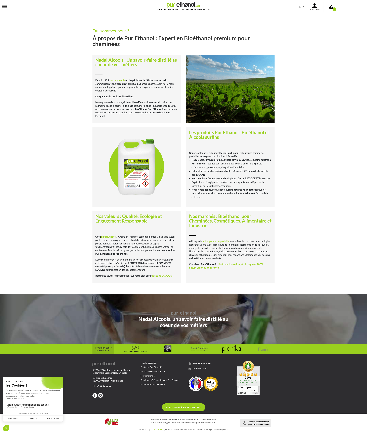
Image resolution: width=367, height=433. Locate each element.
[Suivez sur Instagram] (100, 395)
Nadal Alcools (108, 236)
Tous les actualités (148, 363)
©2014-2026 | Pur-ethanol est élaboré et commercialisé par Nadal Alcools (111, 371)
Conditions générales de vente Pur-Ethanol (159, 380)
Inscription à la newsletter (183, 407)
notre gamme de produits (215, 241)
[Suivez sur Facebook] (94, 395)
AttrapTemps (158, 429)
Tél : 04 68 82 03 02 (101, 385)
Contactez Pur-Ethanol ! (151, 367)
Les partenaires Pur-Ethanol (152, 371)
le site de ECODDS (162, 275)
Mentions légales (147, 376)
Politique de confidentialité (152, 384)
